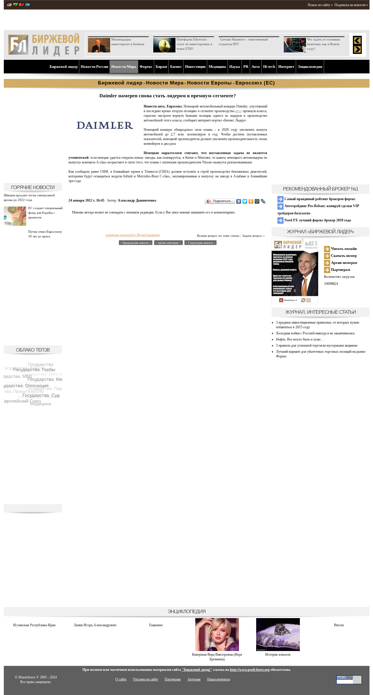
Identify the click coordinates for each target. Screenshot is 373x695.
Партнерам (340, 269)
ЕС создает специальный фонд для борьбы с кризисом (45, 212)
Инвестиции (195, 66)
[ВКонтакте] (239, 201)
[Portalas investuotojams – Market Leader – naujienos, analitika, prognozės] (15, 5)
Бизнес (176, 66)
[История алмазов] (278, 650)
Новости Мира (123, 66)
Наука (234, 66)
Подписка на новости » (351, 5)
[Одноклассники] (251, 201)
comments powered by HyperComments (132, 235)
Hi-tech (269, 66)
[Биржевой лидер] (43, 55)
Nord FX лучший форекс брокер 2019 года (317, 220)
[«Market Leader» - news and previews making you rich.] (9, 5)
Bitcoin (339, 625)
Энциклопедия (310, 66)
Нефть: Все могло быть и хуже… (300, 339)
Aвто (255, 66)
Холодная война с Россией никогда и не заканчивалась (315, 333)
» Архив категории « (168, 242)
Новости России (94, 66)
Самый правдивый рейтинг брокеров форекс (320, 199)
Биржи (161, 66)
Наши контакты (218, 679)
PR (245, 66)
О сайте (120, 679)
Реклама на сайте (145, 679)
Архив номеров (343, 262)
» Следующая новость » (200, 242)
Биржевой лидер (64, 66)
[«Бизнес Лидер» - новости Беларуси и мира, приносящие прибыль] (21, 5)
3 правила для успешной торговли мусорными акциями (316, 345)
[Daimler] (104, 147)
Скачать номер (343, 255)
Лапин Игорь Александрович (95, 625)
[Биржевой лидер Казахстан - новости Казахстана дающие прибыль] (27, 5)
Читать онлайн (343, 248)
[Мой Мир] (257, 201)
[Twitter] (245, 201)
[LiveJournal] (263, 201)
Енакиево (156, 625)
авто (238, 111)
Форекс (146, 66)
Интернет (286, 66)
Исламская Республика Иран (34, 625)
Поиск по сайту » (320, 5)
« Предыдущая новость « (135, 242)
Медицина (217, 66)
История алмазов (278, 654)
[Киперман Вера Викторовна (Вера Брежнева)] (217, 650)
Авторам (193, 679)
